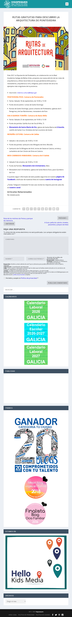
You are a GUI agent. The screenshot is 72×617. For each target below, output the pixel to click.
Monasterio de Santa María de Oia (23, 127)
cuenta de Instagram (53, 179)
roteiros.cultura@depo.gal (27, 93)
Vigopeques (39, 612)
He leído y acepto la (22, 278)
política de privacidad (19, 274)
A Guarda (60, 127)
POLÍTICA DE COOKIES (43, 615)
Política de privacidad (29, 278)
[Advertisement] (35, 388)
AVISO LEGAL (13, 615)
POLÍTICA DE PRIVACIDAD (26, 615)
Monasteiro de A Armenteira (33, 166)
